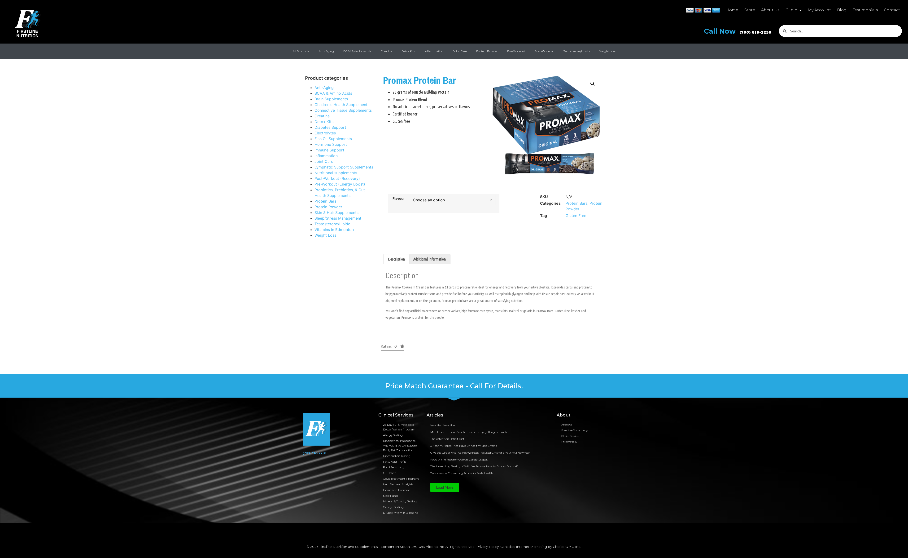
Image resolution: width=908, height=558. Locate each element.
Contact (892, 10)
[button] (592, 84)
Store (749, 10)
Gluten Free (576, 215)
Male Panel (390, 495)
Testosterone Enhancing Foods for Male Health (461, 473)
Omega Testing (393, 507)
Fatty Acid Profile (394, 461)
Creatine (386, 51)
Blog (842, 10)
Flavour (399, 198)
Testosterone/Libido (576, 51)
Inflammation (434, 51)
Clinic (791, 10)
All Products (301, 51)
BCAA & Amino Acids (357, 51)
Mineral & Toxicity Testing (400, 501)
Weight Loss (607, 51)
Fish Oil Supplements (333, 138)
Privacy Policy (569, 441)
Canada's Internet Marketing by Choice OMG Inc (540, 547)
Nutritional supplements (335, 172)
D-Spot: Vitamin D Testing (400, 512)
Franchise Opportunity (574, 430)
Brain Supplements (331, 99)
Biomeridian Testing (396, 456)
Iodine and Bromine (396, 490)
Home (732, 10)
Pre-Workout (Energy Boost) (339, 184)
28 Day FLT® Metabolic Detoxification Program (399, 427)
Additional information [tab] (429, 259)
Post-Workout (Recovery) (337, 178)
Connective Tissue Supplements (343, 110)
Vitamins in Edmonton (334, 229)
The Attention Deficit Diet (447, 439)
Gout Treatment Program (401, 478)
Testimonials (865, 10)
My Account (819, 10)
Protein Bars (325, 201)
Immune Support (329, 150)
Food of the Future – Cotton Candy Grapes (459, 459)
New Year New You (442, 425)
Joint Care (460, 51)
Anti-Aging (326, 51)
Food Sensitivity (393, 467)
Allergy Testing (393, 435)
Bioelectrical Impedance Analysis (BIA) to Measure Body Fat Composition (400, 445)
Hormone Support (330, 144)
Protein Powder (487, 51)
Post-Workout (544, 51)
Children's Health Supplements (341, 104)
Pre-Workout (516, 51)
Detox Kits (408, 51)
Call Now (737, 31)
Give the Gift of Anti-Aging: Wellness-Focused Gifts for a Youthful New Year (480, 452)
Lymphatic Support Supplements (343, 167)
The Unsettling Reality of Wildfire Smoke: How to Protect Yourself (474, 466)
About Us (770, 10)
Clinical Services (570, 436)
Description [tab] (396, 259)
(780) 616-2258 (314, 453)
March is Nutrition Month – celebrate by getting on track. (468, 432)
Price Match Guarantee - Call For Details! (454, 386)
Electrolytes (325, 133)
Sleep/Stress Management (337, 218)
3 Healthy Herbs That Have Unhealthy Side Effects (463, 445)
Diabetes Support (330, 127)
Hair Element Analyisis (398, 484)
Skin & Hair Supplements (336, 212)
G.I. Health (390, 473)
